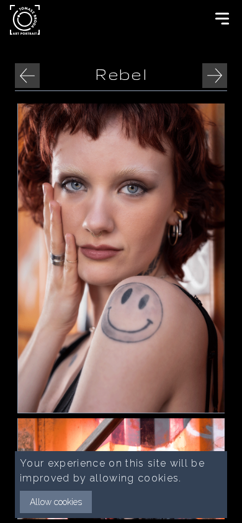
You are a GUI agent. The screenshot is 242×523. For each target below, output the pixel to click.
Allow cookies (56, 502)
